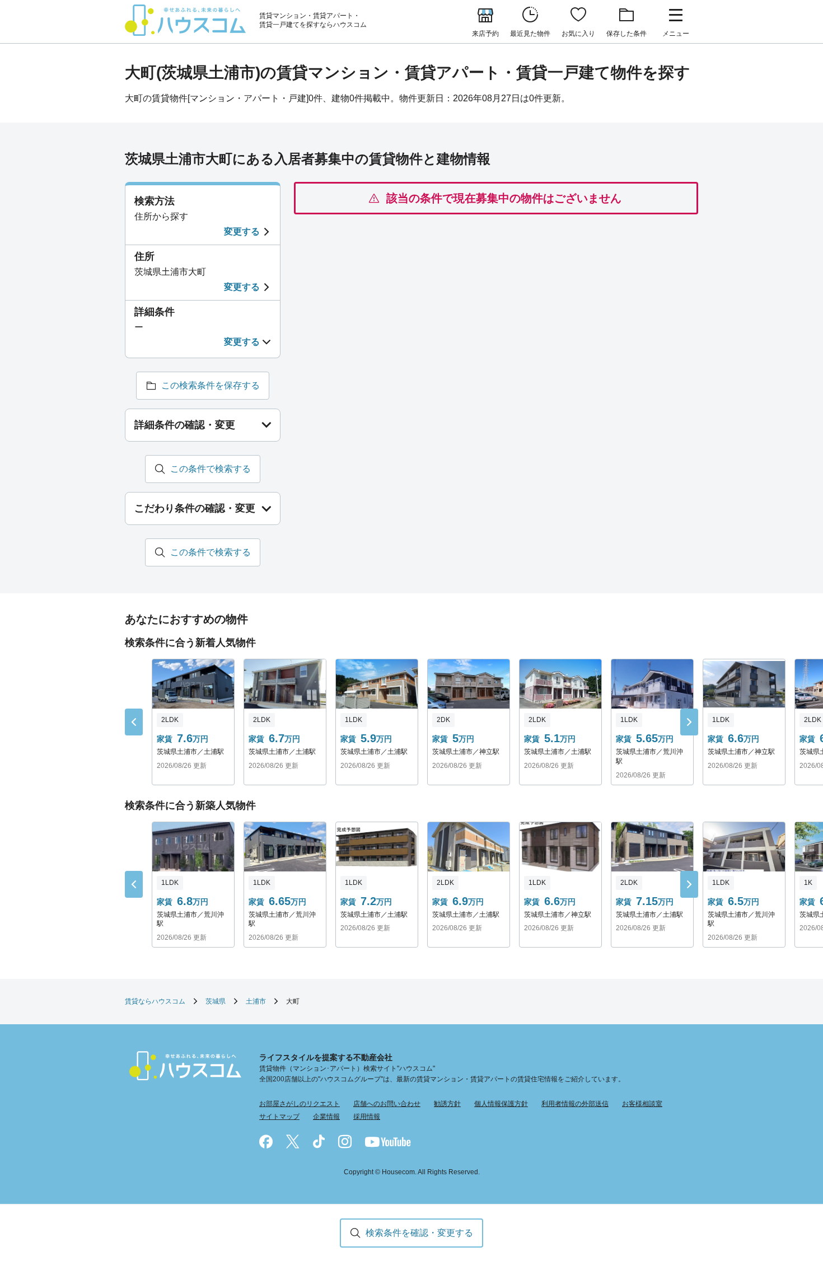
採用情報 (366, 1117)
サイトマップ (279, 1117)
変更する (242, 231)
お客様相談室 (642, 1104)
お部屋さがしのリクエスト (299, 1104)
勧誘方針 (447, 1104)
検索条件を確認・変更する (419, 1232)
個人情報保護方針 (501, 1104)
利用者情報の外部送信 (575, 1104)
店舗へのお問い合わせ (386, 1104)
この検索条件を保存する (210, 385)
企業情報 (326, 1117)
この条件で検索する (210, 469)
